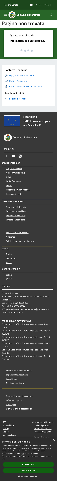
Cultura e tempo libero (16, 211)
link (3, 459)
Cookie (6, 431)
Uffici (8, 177)
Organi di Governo (14, 168)
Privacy (6, 428)
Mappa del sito (9, 434)
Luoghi (9, 274)
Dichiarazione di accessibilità (19, 408)
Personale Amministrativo (18, 189)
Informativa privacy (15, 400)
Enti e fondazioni (13, 181)
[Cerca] (51, 14)
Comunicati (11, 258)
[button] (28, 476)
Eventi (9, 278)
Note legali (11, 404)
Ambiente (10, 236)
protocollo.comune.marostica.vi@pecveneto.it (27, 309)
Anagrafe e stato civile (16, 207)
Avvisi (9, 262)
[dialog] (28, 459)
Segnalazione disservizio (17, 374)
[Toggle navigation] (5, 14)
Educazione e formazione (17, 232)
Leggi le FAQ (11, 378)
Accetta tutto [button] (28, 464)
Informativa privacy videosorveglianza (43, 430)
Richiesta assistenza (15, 383)
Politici (9, 185)
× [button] (54, 440)
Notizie (9, 254)
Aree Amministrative (15, 172)
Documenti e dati (13, 194)
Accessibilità (8, 425)
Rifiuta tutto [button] (28, 470)
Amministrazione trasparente (19, 396)
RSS (4, 422)
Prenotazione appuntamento (19, 370)
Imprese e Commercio (15, 215)
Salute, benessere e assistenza (20, 241)
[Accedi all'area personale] (31, 5)
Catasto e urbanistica (15, 219)
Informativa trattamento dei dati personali (43, 424)
